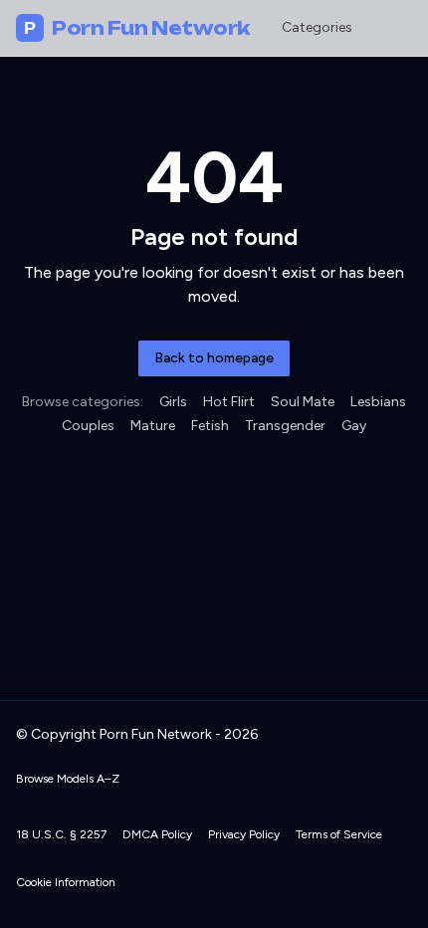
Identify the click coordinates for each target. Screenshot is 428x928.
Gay (353, 425)
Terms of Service (339, 834)
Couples (88, 425)
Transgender (285, 425)
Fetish (210, 425)
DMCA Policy (157, 834)
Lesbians (378, 401)
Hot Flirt (229, 401)
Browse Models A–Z (67, 779)
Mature (152, 425)
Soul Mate (302, 401)
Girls (173, 401)
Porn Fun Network (137, 28)
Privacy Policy (244, 834)
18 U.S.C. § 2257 (61, 834)
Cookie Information (65, 882)
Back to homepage (214, 357)
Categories (317, 27)
